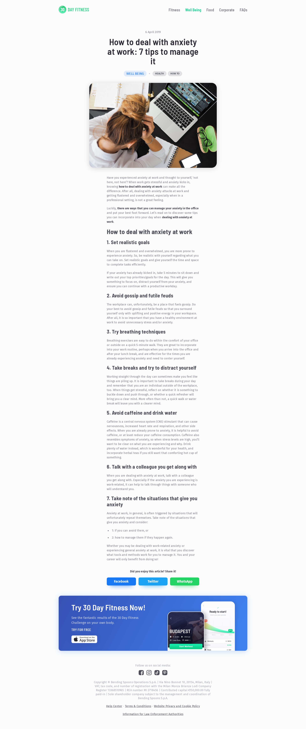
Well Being (193, 10)
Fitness (174, 10)
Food (210, 10)
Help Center (114, 706)
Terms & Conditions (138, 706)
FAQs (243, 10)
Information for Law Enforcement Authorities (153, 714)
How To (175, 73)
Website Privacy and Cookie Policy (177, 706)
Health (159, 73)
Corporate (227, 10)
